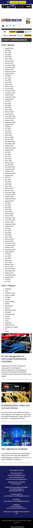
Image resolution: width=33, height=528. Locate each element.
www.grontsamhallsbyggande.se (16, 479)
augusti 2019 (9, 226)
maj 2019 (8, 233)
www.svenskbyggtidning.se (16, 475)
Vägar (7, 331)
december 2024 (10, 90)
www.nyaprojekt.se (16, 473)
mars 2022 (8, 160)
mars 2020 (8, 211)
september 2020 (10, 199)
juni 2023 (8, 129)
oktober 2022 (9, 146)
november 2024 (10, 93)
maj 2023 (8, 131)
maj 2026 (8, 54)
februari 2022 (9, 163)
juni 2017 (8, 281)
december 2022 (10, 141)
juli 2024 (8, 101)
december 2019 (10, 218)
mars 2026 (8, 59)
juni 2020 (8, 205)
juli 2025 (8, 76)
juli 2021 (8, 177)
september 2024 (10, 97)
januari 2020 (9, 215)
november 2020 (10, 194)
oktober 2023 (9, 120)
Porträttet (8, 312)
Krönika (7, 299)
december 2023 (10, 116)
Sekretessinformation (17, 527)
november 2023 (10, 118)
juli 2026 (8, 50)
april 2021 (8, 184)
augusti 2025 (9, 73)
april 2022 (8, 158)
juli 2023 (8, 126)
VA (6, 329)
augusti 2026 (9, 48)
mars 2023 (8, 135)
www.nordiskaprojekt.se (16, 477)
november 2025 (10, 67)
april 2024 (8, 107)
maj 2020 (8, 207)
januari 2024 (9, 114)
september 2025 (10, 71)
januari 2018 (9, 266)
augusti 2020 (9, 201)
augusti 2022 (9, 150)
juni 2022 (8, 154)
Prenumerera (14, 2)
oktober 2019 (9, 222)
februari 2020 (9, 213)
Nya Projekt (9, 306)
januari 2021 (9, 190)
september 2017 (10, 275)
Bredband (8, 289)
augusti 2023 (9, 124)
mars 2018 (8, 262)
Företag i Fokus (10, 293)
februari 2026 (9, 61)
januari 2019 (9, 241)
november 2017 (10, 271)
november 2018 (10, 245)
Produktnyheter (10, 314)
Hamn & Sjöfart (10, 295)
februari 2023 (9, 137)
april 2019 (8, 235)
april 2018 (8, 260)
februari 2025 (9, 86)
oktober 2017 (9, 273)
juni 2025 (8, 78)
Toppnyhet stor (10, 325)
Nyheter (7, 308)
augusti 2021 (9, 175)
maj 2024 (8, 105)
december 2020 (10, 192)
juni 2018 (8, 256)
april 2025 (8, 82)
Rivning (7, 318)
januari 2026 (9, 63)
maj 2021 (8, 182)
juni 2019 (8, 230)
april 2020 (8, 209)
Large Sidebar (9, 301)
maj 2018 (8, 258)
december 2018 (10, 243)
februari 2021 (9, 188)
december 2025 (10, 65)
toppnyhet (8, 323)
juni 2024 (8, 103)
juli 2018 (8, 254)
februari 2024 (9, 112)
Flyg (6, 291)
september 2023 (10, 122)
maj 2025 (8, 80)
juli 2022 (8, 152)
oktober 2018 (9, 247)
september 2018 (10, 249)
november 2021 (10, 169)
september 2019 (10, 224)
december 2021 (10, 167)
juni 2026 (8, 52)
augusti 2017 (9, 277)
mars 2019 (8, 237)
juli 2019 (8, 228)
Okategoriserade (10, 310)
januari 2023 (9, 139)
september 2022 (10, 148)
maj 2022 (8, 156)
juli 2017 (8, 279)
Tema (7, 320)
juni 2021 (8, 180)
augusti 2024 (9, 99)
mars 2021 (8, 186)
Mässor (7, 303)
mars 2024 (8, 110)
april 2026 (8, 57)
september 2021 (10, 173)
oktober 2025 (9, 69)
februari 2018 (9, 264)
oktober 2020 (9, 196)
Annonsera (22, 2)
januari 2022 (9, 165)
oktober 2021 (9, 171)
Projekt (7, 316)
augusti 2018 (9, 252)
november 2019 (10, 220)
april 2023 (8, 133)
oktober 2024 (9, 95)
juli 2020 (8, 203)
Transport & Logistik (11, 327)
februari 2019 (9, 239)
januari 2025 (9, 88)
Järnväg (7, 297)
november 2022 (10, 143)
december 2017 (10, 268)
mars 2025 (8, 84)
